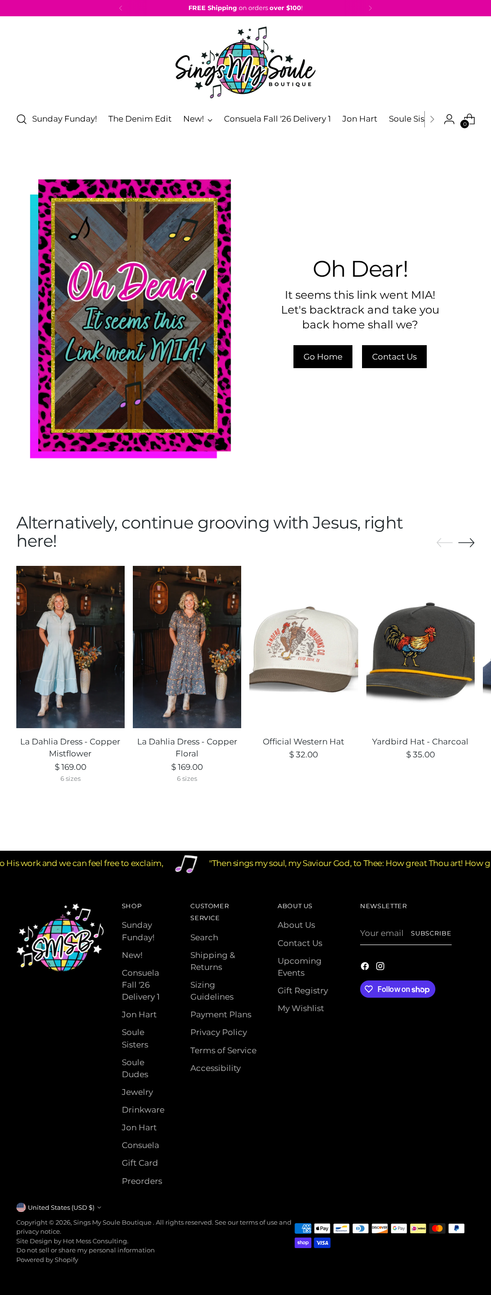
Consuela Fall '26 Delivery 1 (141, 985)
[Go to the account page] (449, 119)
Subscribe (431, 933)
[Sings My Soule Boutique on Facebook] (366, 967)
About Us (296, 925)
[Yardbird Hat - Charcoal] (420, 647)
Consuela (140, 1145)
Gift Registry (303, 990)
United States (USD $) (61, 1207)
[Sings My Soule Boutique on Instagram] (381, 967)
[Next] (370, 8)
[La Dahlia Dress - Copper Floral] (187, 647)
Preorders (142, 1181)
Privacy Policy (218, 1032)
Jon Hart (139, 1014)
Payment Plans (220, 1014)
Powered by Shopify (47, 1259)
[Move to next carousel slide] (466, 542)
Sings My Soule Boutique (113, 1222)
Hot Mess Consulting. (96, 1241)
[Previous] (120, 8)
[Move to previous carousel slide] (444, 543)
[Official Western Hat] (303, 647)
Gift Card (140, 1163)
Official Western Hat (303, 741)
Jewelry (137, 1092)
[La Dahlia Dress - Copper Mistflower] (70, 647)
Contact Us (300, 943)
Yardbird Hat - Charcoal (420, 741)
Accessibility (215, 1068)
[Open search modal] (21, 119)
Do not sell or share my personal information (85, 1250)
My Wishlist (301, 1008)
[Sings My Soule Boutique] (245, 62)
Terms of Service (223, 1050)
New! (132, 955)
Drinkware (143, 1110)
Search (204, 937)
